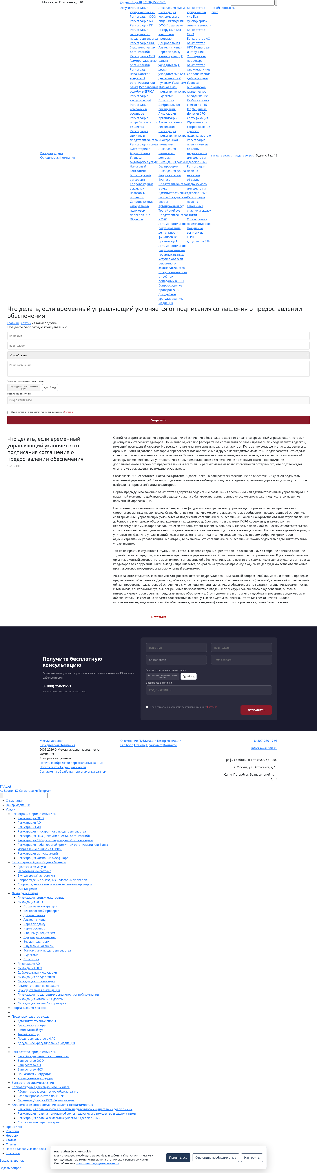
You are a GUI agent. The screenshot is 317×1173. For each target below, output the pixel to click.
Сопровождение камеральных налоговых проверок (55, 884)
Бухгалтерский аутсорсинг (36, 875)
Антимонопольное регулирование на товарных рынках (172, 250)
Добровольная (169, 43)
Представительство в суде (31, 1017)
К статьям (158, 617)
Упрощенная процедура (35, 1078)
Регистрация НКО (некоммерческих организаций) (142, 47)
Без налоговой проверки (169, 34)
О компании (129, 741)
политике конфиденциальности (97, 1163)
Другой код (50, 387)
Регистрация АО (141, 21)
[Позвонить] (6, 786)
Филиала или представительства (47, 950)
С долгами (165, 96)
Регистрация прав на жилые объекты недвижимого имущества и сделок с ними (75, 1109)
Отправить (158, 420)
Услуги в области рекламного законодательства (171, 263)
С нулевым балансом (38, 946)
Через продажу (169, 52)
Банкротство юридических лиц (196, 12)
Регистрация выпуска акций (38, 853)
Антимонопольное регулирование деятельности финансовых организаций (172, 232)
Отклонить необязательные (215, 1158)
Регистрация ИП (141, 25)
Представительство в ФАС (36, 1039)
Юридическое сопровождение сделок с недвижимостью (52, 1105)
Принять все (178, 1158)
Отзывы (139, 745)
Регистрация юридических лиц (34, 814)
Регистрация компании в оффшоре (139, 109)
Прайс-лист (154, 745)
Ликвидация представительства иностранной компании (58, 994)
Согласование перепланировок (40, 1122)
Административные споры (37, 1021)
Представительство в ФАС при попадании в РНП (172, 276)
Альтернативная (170, 47)
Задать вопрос (244, 155)
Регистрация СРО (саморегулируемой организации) (144, 60)
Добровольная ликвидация (37, 972)
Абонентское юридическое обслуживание (197, 91)
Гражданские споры (32, 1025)
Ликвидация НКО (30, 968)
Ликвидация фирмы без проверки (42, 1003)
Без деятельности (36, 942)
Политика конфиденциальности (63, 767)
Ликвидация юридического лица (168, 16)
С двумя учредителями (39, 937)
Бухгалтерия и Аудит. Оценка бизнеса (140, 153)
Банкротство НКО (30, 1069)
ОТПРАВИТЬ (256, 710)
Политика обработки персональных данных (71, 763)
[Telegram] (9, 786)
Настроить (252, 1158)
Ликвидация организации (36, 981)
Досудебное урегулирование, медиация (170, 298)
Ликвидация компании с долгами (167, 153)
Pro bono (126, 745)
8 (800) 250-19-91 (154, 2)
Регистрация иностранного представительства (144, 34)
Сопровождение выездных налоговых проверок (52, 880)
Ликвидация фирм (171, 8)
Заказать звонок (221, 155)
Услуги (125, 8)
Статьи (11, 1140)
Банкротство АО (198, 39)
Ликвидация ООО (30, 902)
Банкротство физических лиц (33, 1083)
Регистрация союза (144, 144)
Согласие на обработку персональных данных (73, 772)
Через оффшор (169, 56)
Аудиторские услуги (144, 162)
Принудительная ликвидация (39, 990)
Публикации (147, 741)
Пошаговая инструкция (40, 906)
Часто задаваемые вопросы (26, 1149)
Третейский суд (169, 210)
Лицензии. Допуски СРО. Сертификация (197, 113)
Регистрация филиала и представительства (144, 135)
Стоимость (166, 100)
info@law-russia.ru (264, 748)
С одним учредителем (39, 933)
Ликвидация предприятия (36, 977)
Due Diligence (27, 889)
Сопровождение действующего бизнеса (198, 78)
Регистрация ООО (143, 17)
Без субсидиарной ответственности (199, 21)
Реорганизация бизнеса (29, 1008)
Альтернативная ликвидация (38, 986)
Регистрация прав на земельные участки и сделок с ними (199, 206)
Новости (12, 1136)
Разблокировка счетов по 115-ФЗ (198, 104)
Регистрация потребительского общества (143, 122)
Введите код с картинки (19, 393)
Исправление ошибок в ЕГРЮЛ (40, 849)
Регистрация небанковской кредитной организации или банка (142, 78)
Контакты (170, 745)
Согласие (68, 411)
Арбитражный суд (171, 206)
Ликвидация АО (29, 964)
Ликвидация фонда (172, 171)
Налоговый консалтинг (34, 871)
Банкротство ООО (31, 1061)
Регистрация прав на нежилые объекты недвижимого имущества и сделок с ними (197, 179)
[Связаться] (2, 786)
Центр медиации (169, 741)
